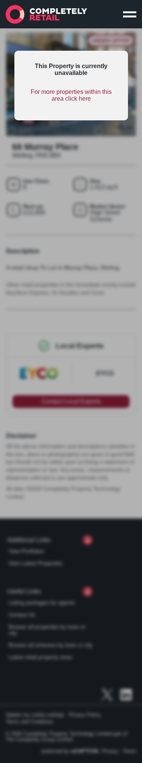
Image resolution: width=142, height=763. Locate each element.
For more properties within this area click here (71, 95)
